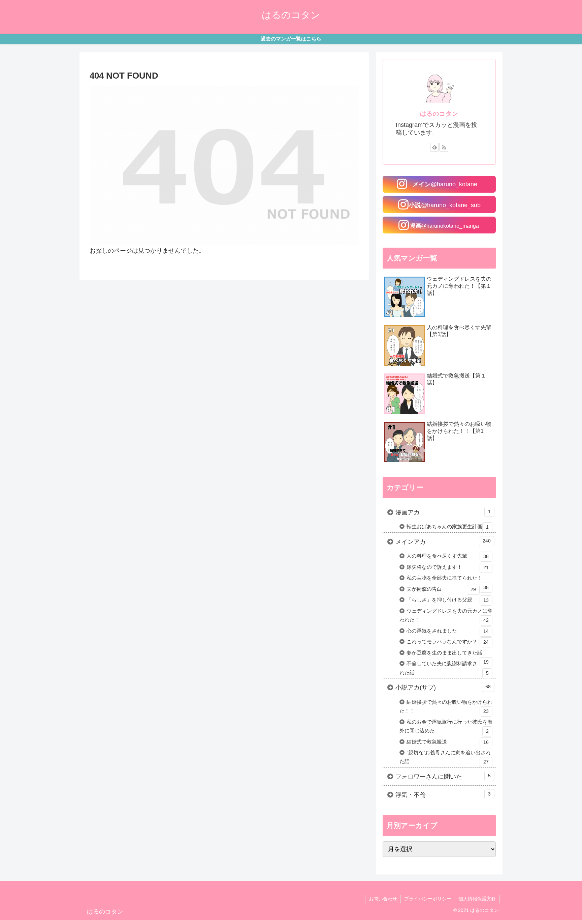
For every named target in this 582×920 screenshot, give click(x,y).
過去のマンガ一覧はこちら (291, 38)
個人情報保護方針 (477, 898)
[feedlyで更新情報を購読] (434, 147)
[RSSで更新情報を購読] (444, 147)
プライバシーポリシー (427, 898)
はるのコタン (439, 113)
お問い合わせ (383, 898)
